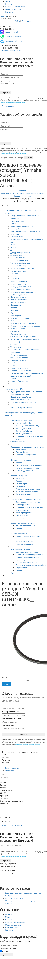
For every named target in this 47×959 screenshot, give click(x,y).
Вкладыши (14, 234)
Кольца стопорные (18, 284)
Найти (29, 157)
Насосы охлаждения (19, 297)
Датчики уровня (22, 478)
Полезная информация (15, 6)
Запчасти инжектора (19, 260)
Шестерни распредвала (20, 370)
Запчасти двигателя (18, 257)
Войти (17, 21)
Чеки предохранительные (21, 407)
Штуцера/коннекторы (19, 381)
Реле (12, 320)
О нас (7, 1)
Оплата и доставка (13, 9)
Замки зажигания (17, 255)
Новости (8, 4)
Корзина (3, 15)
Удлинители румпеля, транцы (23, 402)
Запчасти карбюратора (20, 263)
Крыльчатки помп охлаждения (23, 291)
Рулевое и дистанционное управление (27, 499)
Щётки (13, 383)
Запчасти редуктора (19, 265)
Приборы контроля (18, 475)
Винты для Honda (23, 423)
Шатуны (13, 365)
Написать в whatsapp (14, 36)
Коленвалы (15, 278)
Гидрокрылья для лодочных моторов (26, 391)
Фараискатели (22, 567)
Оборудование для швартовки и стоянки (27, 446)
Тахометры (20, 486)
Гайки (12, 244)
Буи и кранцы (21, 449)
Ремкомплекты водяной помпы (23, 323)
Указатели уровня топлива (27, 491)
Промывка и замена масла (21, 399)
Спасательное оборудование (23, 523)
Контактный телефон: (12, 718)
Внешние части (17, 236)
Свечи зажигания (17, 441)
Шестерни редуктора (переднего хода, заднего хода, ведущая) (27, 374)
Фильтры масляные (18, 354)
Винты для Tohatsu (24, 431)
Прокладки (15, 310)
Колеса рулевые (23, 504)
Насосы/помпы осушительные (29, 465)
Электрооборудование (20, 549)
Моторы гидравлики (18, 294)
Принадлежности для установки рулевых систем (29, 508)
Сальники (14, 331)
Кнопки (13, 276)
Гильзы (13, 247)
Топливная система (18, 533)
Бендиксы (14, 218)
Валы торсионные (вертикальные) (25, 231)
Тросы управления (24, 517)
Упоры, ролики (16, 404)
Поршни (13, 307)
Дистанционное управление (28, 502)
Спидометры (21, 483)
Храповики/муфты (18, 360)
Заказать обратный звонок (12, 50)
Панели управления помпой (28, 467)
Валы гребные (16, 228)
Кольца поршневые (18, 281)
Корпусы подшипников (20, 289)
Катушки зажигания (18, 270)
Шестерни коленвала (19, 368)
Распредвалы (16, 315)
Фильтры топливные (19, 357)
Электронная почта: (11, 711)
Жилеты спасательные (25, 525)
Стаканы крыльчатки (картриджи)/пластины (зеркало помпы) (24, 340)
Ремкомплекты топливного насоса (25, 326)
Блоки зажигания (17, 220)
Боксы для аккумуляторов (27, 551)
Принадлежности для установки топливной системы (29, 540)
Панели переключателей (26, 562)
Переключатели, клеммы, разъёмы (31, 565)
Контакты (9, 12)
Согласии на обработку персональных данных (13, 102)
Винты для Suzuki (23, 428)
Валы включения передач (21, 226)
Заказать (23, 734)
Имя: (4, 704)
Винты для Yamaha (24, 433)
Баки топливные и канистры (28, 536)
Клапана (14, 273)
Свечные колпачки (18, 333)
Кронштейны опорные (19, 394)
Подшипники (15, 305)
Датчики (13, 249)
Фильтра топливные (24, 544)
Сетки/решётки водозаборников (23, 336)
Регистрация (27, 21)
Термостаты (15, 347)
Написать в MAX (11, 32)
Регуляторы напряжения (20, 318)
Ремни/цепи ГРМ (17, 328)
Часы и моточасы (23, 494)
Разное (13, 312)
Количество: (8, 724)
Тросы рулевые (22, 515)
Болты (13, 223)
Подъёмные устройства (20, 397)
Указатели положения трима (28, 488)
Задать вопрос (7, 106)
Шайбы (13, 362)
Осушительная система (20, 460)
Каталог (8, 914)
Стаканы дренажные (24, 470)
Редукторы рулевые (24, 512)
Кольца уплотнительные (20, 286)
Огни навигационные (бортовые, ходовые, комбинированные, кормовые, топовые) (30, 557)
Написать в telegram (13, 41)
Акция (5, 951)
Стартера (14, 344)
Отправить (5, 92)
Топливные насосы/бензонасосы (24, 349)
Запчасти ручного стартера (22, 268)
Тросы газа (15, 352)
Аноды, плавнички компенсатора (24, 215)
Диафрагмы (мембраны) (21, 252)
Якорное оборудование (26, 454)
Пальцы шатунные (18, 302)
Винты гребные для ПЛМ (21, 420)
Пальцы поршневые (19, 299)
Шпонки (13, 378)
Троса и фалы (22, 452)
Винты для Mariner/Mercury (27, 425)
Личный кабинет (12, 927)
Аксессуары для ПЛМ (14, 389)
